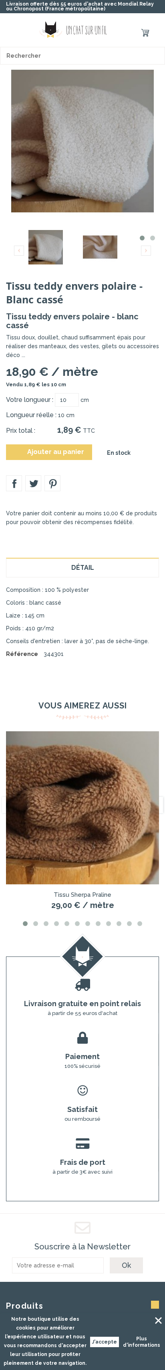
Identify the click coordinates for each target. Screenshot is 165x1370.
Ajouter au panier (50, 452)
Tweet (33, 483)
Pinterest (52, 483)
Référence (22, 654)
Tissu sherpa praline (82, 894)
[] (156, 55)
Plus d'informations (141, 1342)
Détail (82, 567)
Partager (14, 483)
